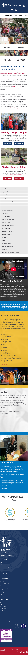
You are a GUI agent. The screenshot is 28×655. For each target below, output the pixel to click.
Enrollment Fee (5, 207)
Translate (2, 575)
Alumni (15, 15)
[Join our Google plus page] (18, 652)
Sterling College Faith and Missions (11, 252)
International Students (8, 231)
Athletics (2, 604)
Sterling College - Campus (14, 132)
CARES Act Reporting (5, 621)
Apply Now (7, 144)
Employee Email (4, 592)
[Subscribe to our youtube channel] (24, 652)
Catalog (2, 596)
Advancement (3, 565)
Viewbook (4, 249)
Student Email (3, 590)
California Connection (7, 243)
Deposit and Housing (7, 201)
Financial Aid (5, 213)
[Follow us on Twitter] (21, 652)
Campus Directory (4, 567)
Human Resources (4, 571)
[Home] (14, 6)
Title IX (2, 617)
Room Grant (5, 204)
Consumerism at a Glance (6, 619)
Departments (3, 581)
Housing (4, 198)
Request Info (19, 144)
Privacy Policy (3, 573)
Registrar (2, 586)
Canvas (26, 15)
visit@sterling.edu (17, 86)
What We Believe (4, 563)
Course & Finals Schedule (6, 583)
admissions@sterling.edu (13, 108)
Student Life (8, 15)
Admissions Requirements (8, 189)
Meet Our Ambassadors (8, 219)
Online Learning (4, 588)
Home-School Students (8, 225)
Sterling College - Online (14, 167)
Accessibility (3, 615)
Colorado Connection (7, 246)
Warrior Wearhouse (5, 613)
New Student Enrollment (8, 195)
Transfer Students (7, 234)
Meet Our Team (6, 222)
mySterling (2, 594)
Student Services (4, 611)
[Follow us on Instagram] (27, 652)
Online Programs (6, 216)
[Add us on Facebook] (15, 652)
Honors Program (6, 228)
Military (4, 237)
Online (20, 15)
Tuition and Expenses (7, 210)
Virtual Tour (3, 569)
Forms (3, 240)
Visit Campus (3, 602)
